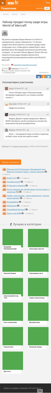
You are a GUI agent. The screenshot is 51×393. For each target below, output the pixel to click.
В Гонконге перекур (16, 185)
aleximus (12, 130)
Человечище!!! (13, 181)
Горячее (15, 14)
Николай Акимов (10, 273)
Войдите (5, 146)
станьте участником (20, 146)
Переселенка (8, 347)
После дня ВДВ (14, 213)
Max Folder (12, 104)
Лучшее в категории (26, 224)
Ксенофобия (12, 201)
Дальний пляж (34, 322)
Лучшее (6, 14)
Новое (23, 14)
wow (28, 70)
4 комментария (9, 72)
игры (6, 70)
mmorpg (11, 70)
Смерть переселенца (37, 298)
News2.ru (7, 388)
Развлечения (8, 8)
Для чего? (7, 371)
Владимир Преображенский (10, 248)
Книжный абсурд (35, 347)
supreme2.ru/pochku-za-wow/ (25, 65)
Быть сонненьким (10, 322)
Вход (48, 3)
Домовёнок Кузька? (16, 209)
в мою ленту (40, 8)
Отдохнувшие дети (36, 273)
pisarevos (15, 68)
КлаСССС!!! (12, 178)
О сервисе (14, 388)
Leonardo (12, 114)
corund (11, 88)
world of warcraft (20, 70)
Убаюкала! (12, 205)
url (26, 88)
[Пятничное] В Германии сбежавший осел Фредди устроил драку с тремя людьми (26, 170)
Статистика (23, 388)
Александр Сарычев (36, 249)
